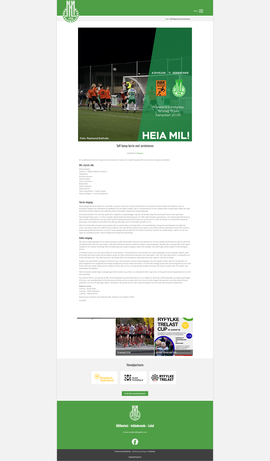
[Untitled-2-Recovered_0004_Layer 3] (133, 377)
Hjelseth (152, 451)
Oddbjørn (139, 153)
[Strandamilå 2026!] (135, 338)
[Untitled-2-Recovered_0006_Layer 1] (163, 377)
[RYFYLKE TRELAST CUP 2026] (174, 338)
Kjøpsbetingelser (135, 457)
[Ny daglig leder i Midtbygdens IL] (96, 338)
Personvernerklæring (122, 451)
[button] (198, 11)
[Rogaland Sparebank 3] (104, 377)
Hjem (167, 19)
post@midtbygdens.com (138, 432)
